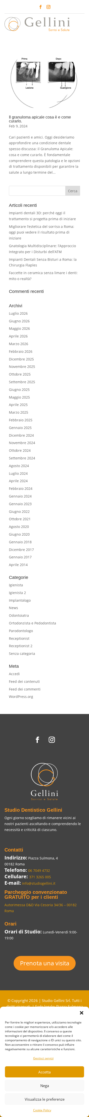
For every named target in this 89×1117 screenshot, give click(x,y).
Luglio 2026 (18, 313)
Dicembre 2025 (21, 359)
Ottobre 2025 (20, 374)
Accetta (44, 1071)
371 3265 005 (40, 877)
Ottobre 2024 (20, 450)
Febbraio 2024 (20, 488)
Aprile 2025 (18, 404)
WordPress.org (21, 696)
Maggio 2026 (19, 328)
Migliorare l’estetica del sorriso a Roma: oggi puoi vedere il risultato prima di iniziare (41, 232)
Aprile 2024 (18, 480)
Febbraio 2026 (20, 351)
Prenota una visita (44, 963)
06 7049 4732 (39, 870)
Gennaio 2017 (20, 557)
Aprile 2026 (18, 336)
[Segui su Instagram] (48, 7)
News (13, 607)
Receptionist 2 (20, 645)
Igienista (16, 585)
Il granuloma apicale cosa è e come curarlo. (40, 119)
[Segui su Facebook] (40, 7)
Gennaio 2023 (20, 503)
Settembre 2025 (22, 382)
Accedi (14, 673)
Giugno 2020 (19, 534)
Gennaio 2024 (20, 496)
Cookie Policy (42, 1110)
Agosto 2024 (19, 465)
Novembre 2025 (22, 366)
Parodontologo (21, 630)
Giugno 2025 (19, 389)
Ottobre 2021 (20, 519)
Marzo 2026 (18, 343)
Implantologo (20, 600)
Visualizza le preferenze (45, 1099)
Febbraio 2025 (20, 420)
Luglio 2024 (18, 473)
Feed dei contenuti (24, 681)
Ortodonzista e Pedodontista (32, 623)
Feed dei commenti (25, 689)
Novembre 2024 (22, 442)
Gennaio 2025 (20, 427)
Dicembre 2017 (21, 549)
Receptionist (19, 638)
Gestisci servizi (43, 1058)
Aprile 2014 (18, 564)
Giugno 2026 (19, 321)
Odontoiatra (19, 615)
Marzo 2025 (18, 412)
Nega (44, 1085)
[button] (81, 1012)
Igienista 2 (17, 592)
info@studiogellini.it (38, 883)
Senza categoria (22, 653)
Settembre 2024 (22, 458)
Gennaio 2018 (20, 542)
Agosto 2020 (19, 526)
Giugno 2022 (19, 511)
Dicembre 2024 (21, 435)
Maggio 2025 (19, 397)
